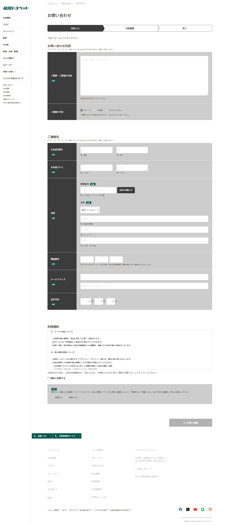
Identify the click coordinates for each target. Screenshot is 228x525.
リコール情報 (53, 510)
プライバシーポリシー (145, 450)
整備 (50, 497)
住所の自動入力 (126, 190)
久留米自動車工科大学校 (119, 510)
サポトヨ (72, 510)
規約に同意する (58, 378)
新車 (50, 481)
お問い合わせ (8, 85)
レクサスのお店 (100, 510)
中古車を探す (84, 510)
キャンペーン (54, 473)
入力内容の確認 (190, 422)
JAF (63, 510)
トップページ (54, 450)
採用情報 (6, 92)
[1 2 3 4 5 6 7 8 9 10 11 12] (98, 301)
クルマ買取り (97, 450)
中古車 (51, 489)
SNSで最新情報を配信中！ (12, 102)
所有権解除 (7, 95)
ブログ (51, 465)
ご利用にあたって (143, 468)
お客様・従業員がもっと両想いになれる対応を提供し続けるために (151, 459)
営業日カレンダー (9, 99)
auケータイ (96, 457)
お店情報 (52, 457)
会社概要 (6, 88)
